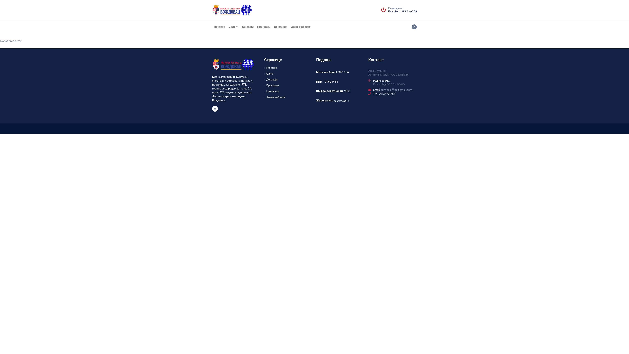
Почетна (219, 26)
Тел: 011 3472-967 (384, 93)
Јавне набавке (301, 26)
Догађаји (248, 26)
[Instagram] (414, 26)
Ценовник (280, 26)
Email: (392, 89)
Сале (232, 26)
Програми (263, 26)
